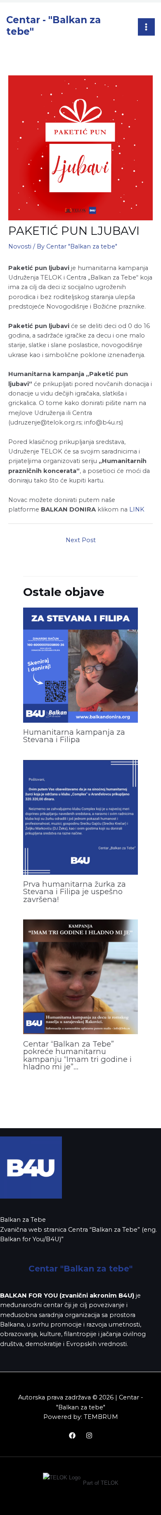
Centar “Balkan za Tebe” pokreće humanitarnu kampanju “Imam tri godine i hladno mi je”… (77, 1055)
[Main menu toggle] (146, 27)
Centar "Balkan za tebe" (80, 1269)
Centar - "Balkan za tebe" (53, 25)
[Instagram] (89, 1435)
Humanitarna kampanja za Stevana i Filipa (74, 735)
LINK (136, 509)
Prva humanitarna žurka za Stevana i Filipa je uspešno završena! (74, 891)
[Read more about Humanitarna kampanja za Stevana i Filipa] (80, 664)
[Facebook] (72, 1435)
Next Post (81, 540)
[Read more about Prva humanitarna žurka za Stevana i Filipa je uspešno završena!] (80, 816)
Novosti (19, 246)
